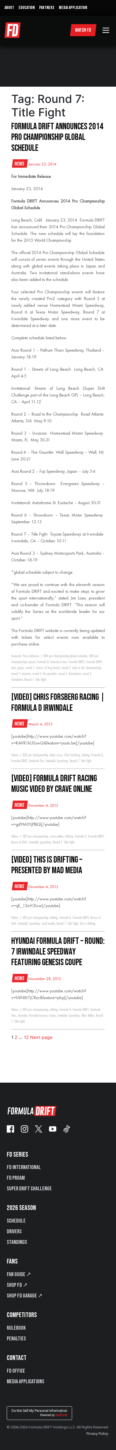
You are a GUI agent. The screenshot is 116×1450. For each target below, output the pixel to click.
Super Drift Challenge (29, 1188)
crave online (56, 836)
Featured (16, 656)
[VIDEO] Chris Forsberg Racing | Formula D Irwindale (58, 702)
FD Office (16, 1371)
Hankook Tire (36, 761)
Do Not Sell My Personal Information (39, 1413)
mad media (48, 924)
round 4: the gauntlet (44, 674)
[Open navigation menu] (105, 30)
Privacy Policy (97, 1433)
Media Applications (25, 1381)
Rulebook (16, 1328)
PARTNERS (46, 7)
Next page (41, 1037)
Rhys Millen (88, 1016)
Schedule (16, 1221)
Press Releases (31, 656)
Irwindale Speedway (57, 761)
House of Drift (19, 842)
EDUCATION (27, 7)
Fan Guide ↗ (19, 1274)
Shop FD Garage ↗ (25, 1295)
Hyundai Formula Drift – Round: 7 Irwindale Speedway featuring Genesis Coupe (58, 952)
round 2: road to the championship (81, 668)
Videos (15, 755)
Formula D (43, 662)
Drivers (14, 1231)
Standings (17, 1242)
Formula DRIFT (76, 662)
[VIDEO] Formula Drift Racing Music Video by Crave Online (54, 784)
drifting (86, 755)
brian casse (56, 755)
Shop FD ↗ (17, 1285)
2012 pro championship (35, 755)
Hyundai (22, 1016)
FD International (24, 1167)
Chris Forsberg (72, 755)
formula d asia (58, 662)
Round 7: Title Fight (35, 680)
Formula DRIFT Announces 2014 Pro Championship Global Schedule (57, 137)
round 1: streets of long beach (43, 668)
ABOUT (9, 7)
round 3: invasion (21, 674)
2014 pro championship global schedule (65, 656)
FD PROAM (16, 1178)
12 (26, 1037)
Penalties (16, 1338)
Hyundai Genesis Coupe (42, 1016)
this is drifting (87, 924)
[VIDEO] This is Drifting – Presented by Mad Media (46, 865)
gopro (20, 668)
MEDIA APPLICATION (73, 7)
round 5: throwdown (69, 674)
